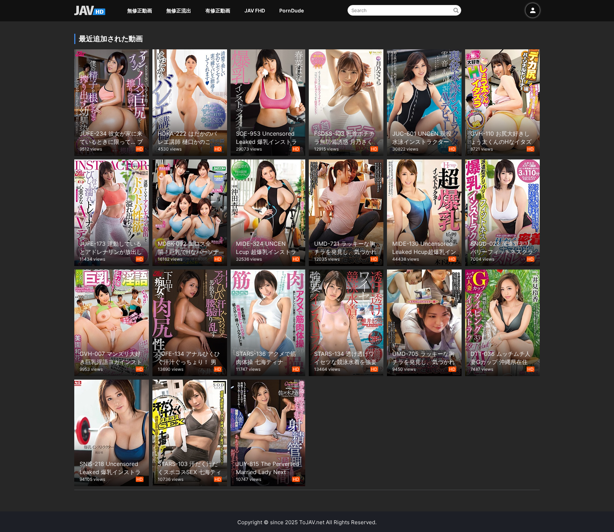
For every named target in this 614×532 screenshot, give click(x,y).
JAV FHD (254, 10)
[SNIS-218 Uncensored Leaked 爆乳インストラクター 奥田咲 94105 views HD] (111, 432)
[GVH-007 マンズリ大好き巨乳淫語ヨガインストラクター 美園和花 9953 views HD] (111, 322)
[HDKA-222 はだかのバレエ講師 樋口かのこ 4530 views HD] (189, 102)
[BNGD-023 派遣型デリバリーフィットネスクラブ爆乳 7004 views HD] (502, 212)
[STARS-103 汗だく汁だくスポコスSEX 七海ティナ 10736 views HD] (189, 432)
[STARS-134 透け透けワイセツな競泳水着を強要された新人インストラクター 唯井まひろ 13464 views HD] (346, 322)
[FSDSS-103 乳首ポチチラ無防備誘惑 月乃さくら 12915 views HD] (346, 102)
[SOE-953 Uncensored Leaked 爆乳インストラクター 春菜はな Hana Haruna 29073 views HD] (268, 102)
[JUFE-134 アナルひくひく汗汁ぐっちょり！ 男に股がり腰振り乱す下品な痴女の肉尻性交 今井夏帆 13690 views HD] (189, 322)
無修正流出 (178, 10)
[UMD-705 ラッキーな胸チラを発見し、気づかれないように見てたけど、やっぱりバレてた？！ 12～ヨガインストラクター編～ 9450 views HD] (424, 322)
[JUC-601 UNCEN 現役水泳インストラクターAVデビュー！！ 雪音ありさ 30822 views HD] (424, 102)
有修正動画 (217, 10)
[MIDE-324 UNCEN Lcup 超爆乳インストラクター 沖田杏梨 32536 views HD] (268, 212)
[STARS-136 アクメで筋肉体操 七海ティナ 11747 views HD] (268, 322)
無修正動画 (139, 10)
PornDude (291, 10)
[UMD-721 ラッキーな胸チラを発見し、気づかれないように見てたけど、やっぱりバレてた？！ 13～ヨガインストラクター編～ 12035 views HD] (346, 212)
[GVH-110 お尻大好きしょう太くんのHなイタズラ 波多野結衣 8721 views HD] (502, 102)
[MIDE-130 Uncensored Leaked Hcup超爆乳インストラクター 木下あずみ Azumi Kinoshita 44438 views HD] (424, 212)
